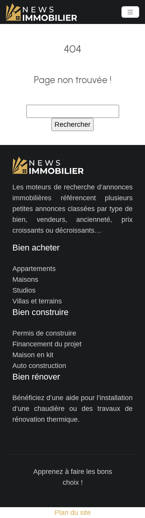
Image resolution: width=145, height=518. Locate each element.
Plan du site (73, 512)
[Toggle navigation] (130, 12)
